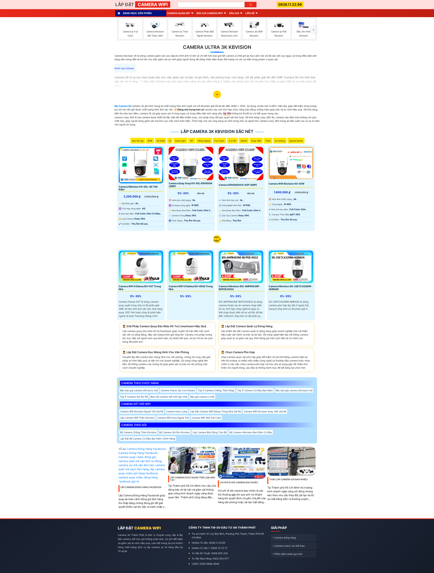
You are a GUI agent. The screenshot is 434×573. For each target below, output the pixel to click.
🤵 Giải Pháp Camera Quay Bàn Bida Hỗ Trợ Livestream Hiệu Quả (164, 326)
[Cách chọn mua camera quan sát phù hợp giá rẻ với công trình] (313, 30)
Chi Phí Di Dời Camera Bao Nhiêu (239, 482)
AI (170, 140)
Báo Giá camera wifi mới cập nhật (169, 396)
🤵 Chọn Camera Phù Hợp (238, 352)
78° (191, 140)
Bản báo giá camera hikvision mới (293, 390)
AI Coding (280, 140)
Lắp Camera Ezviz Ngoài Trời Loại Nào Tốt (192, 479)
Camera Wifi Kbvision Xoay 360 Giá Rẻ (265, 411)
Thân (268, 140)
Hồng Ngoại (204, 140)
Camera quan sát (178, 13)
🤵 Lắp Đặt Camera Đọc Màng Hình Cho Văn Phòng (155, 352)
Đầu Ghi (234, 13)
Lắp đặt (141, 4)
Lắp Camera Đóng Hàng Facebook (140, 487)
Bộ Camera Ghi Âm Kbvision (174, 432)
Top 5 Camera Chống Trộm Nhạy (216, 390)
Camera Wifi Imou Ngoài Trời (173, 417)
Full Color (219, 140)
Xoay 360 (256, 140)
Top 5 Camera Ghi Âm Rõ (134, 396)
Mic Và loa (137, 140)
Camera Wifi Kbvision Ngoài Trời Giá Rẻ (141, 411)
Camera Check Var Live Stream (178, 390)
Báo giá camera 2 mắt (202, 396)
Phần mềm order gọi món (288, 553)
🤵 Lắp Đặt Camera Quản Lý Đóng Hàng (246, 326)
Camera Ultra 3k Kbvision (217, 47)
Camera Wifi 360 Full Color (206, 417)
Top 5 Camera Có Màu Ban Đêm (255, 390)
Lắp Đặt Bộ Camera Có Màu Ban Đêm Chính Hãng (147, 438)
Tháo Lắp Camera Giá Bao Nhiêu (288, 479)
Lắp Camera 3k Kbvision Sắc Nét (217, 131)
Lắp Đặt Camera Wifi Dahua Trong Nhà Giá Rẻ (215, 411)
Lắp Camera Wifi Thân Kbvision (137, 417)
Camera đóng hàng (285, 537)
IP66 (150, 140)
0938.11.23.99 (290, 5)
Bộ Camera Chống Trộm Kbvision (138, 432)
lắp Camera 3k (122, 105)
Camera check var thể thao (289, 545)
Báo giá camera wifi (209, 13)
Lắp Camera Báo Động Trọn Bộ (210, 432)
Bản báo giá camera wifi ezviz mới (139, 390)
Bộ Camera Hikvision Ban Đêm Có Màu (251, 432)
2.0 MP (232, 140)
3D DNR (160, 140)
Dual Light (180, 140)
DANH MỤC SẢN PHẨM (137, 13)
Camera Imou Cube (176, 411)
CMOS (243, 140)
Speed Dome (296, 140)
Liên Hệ (249, 13)
